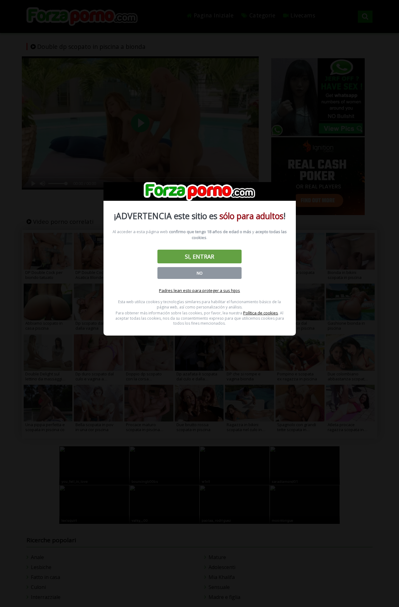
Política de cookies (260, 313)
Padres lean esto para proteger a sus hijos (199, 290)
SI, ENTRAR (199, 256)
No (200, 273)
